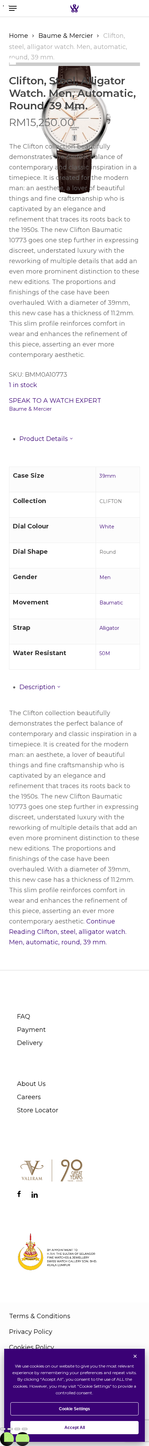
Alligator (109, 628)
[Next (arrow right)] (22, 1439)
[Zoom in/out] (3, 1429)
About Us (31, 1084)
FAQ (23, 1016)
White (106, 527)
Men (105, 577)
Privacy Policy (30, 1332)
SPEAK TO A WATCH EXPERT (55, 400)
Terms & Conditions (39, 1316)
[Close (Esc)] (24, 1429)
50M (104, 653)
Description (38, 687)
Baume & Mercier (65, 36)
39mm (107, 476)
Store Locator (37, 1110)
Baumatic (111, 603)
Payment (31, 1030)
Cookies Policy (31, 1347)
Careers (29, 1097)
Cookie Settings (74, 1408)
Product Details (44, 439)
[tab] (79, 439)
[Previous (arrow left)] (7, 1439)
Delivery (30, 1043)
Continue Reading (67, 932)
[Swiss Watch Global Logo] (74, 8)
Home (18, 36)
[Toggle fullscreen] (10, 1429)
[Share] (17, 1429)
